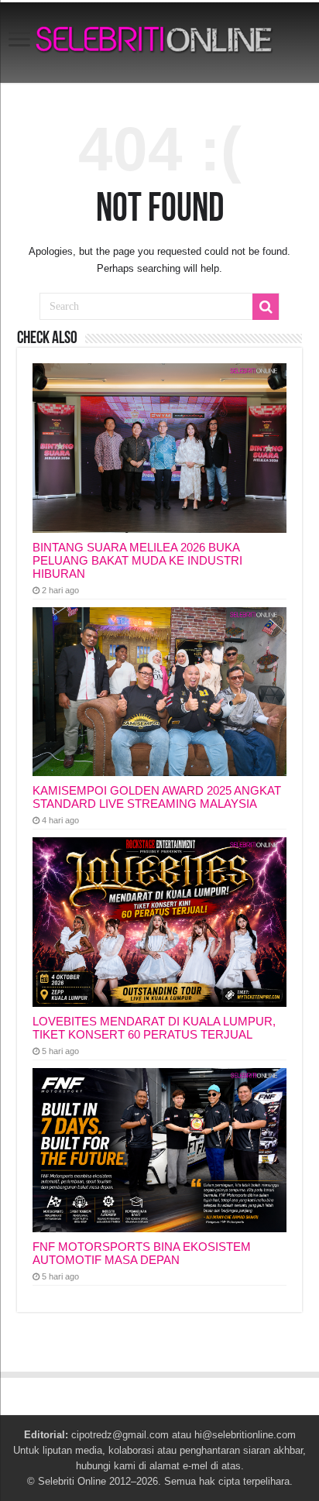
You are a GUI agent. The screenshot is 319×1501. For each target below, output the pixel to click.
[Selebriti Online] (159, 42)
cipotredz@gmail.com (120, 1435)
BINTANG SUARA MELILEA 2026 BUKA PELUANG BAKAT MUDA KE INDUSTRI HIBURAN (137, 560)
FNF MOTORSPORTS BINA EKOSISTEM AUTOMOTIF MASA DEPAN (142, 1253)
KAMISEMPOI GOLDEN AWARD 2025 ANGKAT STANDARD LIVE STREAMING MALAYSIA (157, 797)
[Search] (265, 307)
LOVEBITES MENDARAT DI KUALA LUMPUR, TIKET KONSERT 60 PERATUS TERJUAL (154, 1028)
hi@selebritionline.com (245, 1435)
